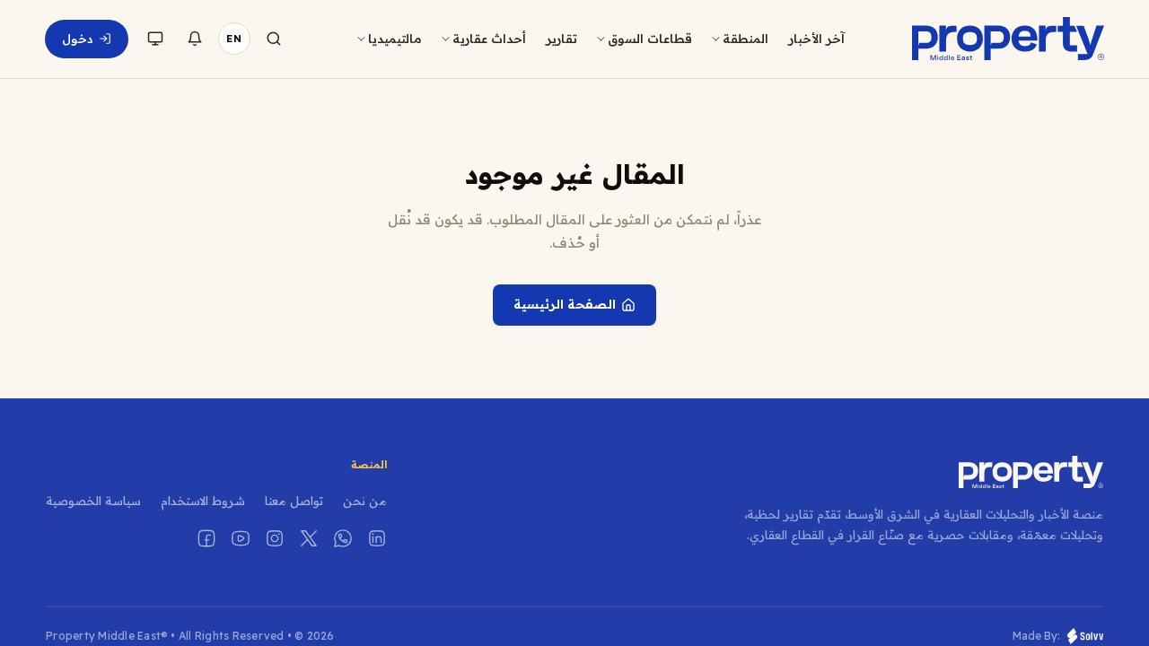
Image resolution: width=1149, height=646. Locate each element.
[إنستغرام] (275, 538)
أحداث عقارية (489, 38)
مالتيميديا (395, 38)
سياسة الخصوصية (93, 500)
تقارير (561, 38)
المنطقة (745, 38)
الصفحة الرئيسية (564, 304)
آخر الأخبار (816, 38)
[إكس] (309, 538)
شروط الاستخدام (203, 500)
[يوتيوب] (240, 538)
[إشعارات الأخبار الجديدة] (195, 38)
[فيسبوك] (206, 538)
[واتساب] (343, 538)
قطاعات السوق (650, 38)
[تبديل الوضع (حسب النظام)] (155, 38)
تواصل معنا (294, 500)
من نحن (365, 500)
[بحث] (274, 38)
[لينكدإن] (377, 538)
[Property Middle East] (1008, 38)
